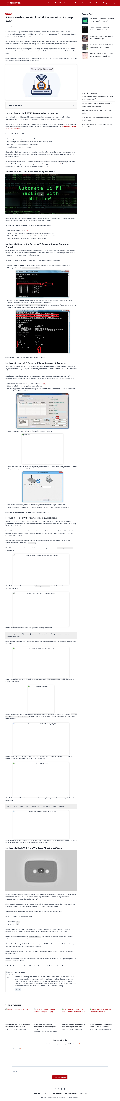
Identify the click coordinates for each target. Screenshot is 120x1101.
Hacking (8, 13)
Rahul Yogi (9, 26)
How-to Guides (87, 3)
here (27, 231)
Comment (17, 1070)
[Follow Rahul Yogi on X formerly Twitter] (19, 1009)
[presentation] (11, 1032)
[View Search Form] (114, 3)
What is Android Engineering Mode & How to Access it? (69, 1041)
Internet (98, 3)
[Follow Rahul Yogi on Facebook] (16, 1009)
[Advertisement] (96, 75)
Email (64, 1093)
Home (50, 3)
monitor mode (56, 164)
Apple (77, 3)
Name (15, 1093)
